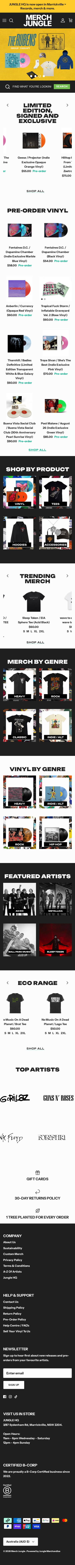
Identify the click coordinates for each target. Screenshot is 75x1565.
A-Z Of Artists (12, 1271)
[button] (31, 76)
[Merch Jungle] (38, 20)
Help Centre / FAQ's (16, 1325)
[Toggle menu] (4, 20)
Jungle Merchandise (49, 1551)
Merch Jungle (18, 1551)
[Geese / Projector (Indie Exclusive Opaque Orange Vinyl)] (16, 140)
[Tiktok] (15, 1396)
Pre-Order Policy (14, 1319)
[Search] (13, 20)
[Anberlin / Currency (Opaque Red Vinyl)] (19, 289)
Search (62, 86)
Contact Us (10, 1302)
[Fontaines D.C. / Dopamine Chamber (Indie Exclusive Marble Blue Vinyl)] (19, 230)
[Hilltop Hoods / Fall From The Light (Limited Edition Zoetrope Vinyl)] (57, 140)
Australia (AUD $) (17, 1541)
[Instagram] (10, 1396)
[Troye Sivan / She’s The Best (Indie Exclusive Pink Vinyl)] (55, 343)
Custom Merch (13, 1254)
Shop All (35, 191)
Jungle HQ (10, 1277)
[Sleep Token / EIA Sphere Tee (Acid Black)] (16, 601)
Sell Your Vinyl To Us (16, 1331)
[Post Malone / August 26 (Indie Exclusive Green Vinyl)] (55, 406)
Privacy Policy (12, 1260)
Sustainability (12, 1248)
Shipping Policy (13, 1307)
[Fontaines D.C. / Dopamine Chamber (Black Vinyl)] (55, 230)
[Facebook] (4, 1396)
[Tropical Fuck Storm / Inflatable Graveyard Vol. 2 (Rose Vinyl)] (55, 289)
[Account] (61, 20)
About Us (9, 1242)
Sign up (13, 1384)
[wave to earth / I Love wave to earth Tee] (57, 601)
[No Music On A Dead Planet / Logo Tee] (55, 1002)
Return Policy (12, 1313)
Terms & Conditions (16, 1266)
